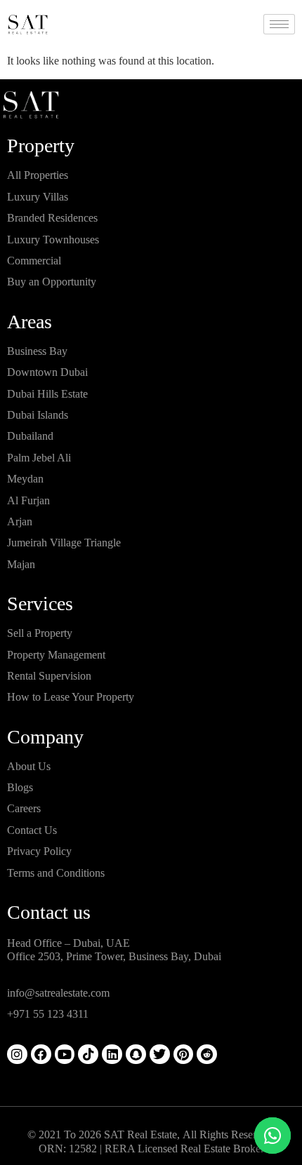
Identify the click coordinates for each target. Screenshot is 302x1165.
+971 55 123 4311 (47, 1014)
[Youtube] (65, 1054)
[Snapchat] (136, 1054)
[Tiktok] (88, 1054)
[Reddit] (207, 1054)
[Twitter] (160, 1054)
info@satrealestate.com (58, 993)
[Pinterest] (183, 1054)
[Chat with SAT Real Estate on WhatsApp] (272, 1135)
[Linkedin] (112, 1054)
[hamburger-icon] (279, 24)
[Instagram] (17, 1054)
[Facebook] (41, 1054)
